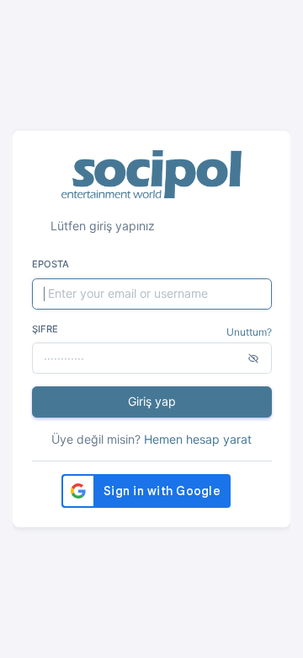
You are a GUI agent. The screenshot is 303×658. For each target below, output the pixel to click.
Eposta (50, 264)
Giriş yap (152, 401)
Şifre (45, 329)
